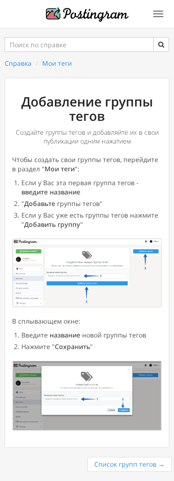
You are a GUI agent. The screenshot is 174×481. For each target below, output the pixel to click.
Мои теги (57, 63)
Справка (18, 63)
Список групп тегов (129, 464)
